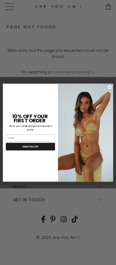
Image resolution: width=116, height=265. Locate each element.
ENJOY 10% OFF (30, 146)
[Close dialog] (109, 87)
